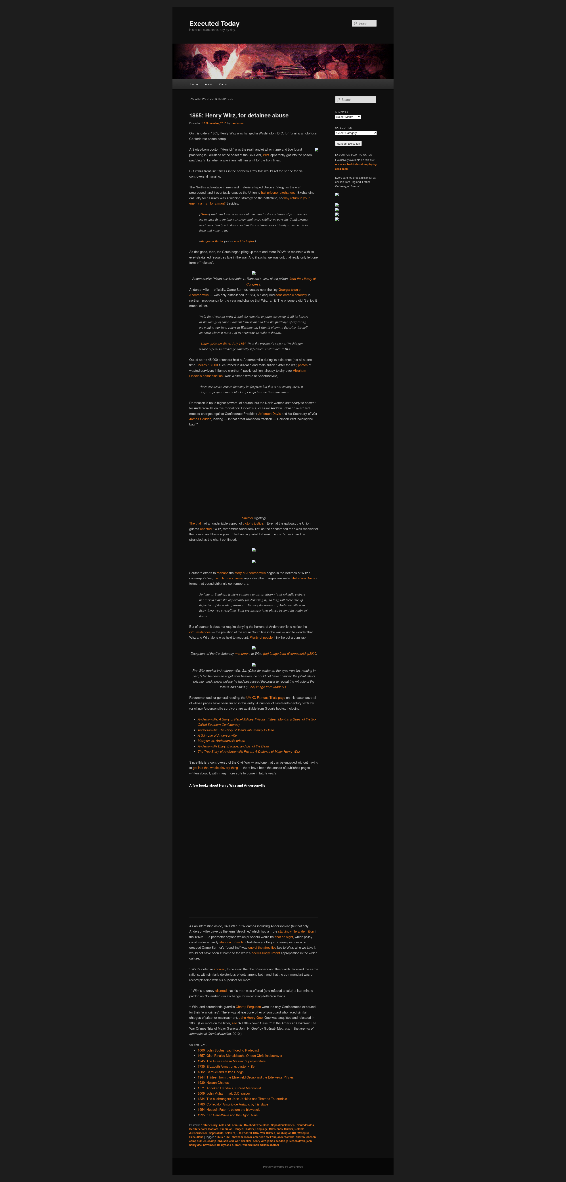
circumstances (200, 632)
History (249, 1129)
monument (242, 653)
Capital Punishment (283, 1125)
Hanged (238, 1129)
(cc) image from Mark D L (268, 686)
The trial (195, 523)
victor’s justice (253, 523)
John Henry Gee (251, 1017)
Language (261, 1129)
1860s (219, 1137)
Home (194, 84)
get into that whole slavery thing (215, 767)
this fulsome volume (228, 578)
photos (303, 364)
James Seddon (200, 418)
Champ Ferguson (248, 1006)
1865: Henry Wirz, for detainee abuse (239, 115)
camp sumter (197, 1141)
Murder (288, 1129)
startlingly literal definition (296, 931)
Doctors (213, 1129)
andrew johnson (306, 1137)
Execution (226, 1129)
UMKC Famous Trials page (265, 697)
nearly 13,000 (208, 364)
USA (256, 1133)
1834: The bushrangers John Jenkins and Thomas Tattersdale (242, 1098)
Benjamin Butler (212, 241)
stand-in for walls (231, 942)
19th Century (209, 1125)
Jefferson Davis (269, 413)
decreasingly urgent (266, 952)
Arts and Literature (231, 1125)
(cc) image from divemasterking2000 (289, 653)
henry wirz (259, 1141)
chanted (206, 528)
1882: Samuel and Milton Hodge (221, 1071)
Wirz (266, 154)
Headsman (237, 123)
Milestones (276, 1129)
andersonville (285, 1137)
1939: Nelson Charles (213, 1082)
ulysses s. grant (231, 1145)
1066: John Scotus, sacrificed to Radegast (228, 1050)
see (234, 1023)
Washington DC (286, 1133)
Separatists (216, 1133)
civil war (234, 1141)
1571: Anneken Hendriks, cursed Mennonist (229, 1088)
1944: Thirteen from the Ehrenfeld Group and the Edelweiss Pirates (246, 1077)
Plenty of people (261, 637)
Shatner (247, 517)
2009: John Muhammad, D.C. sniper (224, 1093)
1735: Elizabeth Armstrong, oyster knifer (227, 1066)
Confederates (305, 1125)
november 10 (211, 1145)
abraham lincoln (242, 1137)
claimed (221, 990)
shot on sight (284, 936)
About (208, 84)
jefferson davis (295, 1141)
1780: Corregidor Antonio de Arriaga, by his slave (233, 1104)
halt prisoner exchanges (278, 192)
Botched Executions (257, 1125)
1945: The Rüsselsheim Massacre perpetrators (232, 1061)
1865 (227, 1137)
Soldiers (230, 1133)
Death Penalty (198, 1129)
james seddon (276, 1141)
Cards (223, 84)
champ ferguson (217, 1141)
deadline (246, 1141)
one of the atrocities (262, 947)
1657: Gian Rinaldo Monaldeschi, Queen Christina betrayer (240, 1055)
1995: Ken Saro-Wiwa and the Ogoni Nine (228, 1115)
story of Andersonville (250, 572)
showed (219, 969)
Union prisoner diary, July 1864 (223, 343)
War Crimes (267, 1133)
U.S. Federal (244, 1133)
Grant (205, 214)
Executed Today (214, 23)
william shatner (269, 1145)
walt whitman (251, 1145)
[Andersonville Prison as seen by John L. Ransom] (254, 273)
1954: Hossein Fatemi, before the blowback (229, 1109)
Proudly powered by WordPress (283, 1167)
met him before (244, 241)
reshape (222, 572)
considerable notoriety (291, 294)
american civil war (264, 1137)
